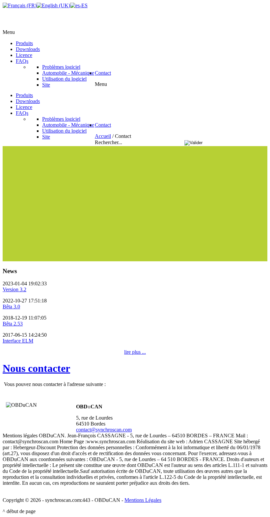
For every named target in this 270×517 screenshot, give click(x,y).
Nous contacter (36, 368)
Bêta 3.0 (11, 306)
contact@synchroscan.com (104, 429)
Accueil (103, 136)
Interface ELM (18, 341)
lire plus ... (135, 352)
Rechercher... (109, 142)
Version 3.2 (14, 289)
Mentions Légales (142, 500)
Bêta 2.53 (13, 323)
